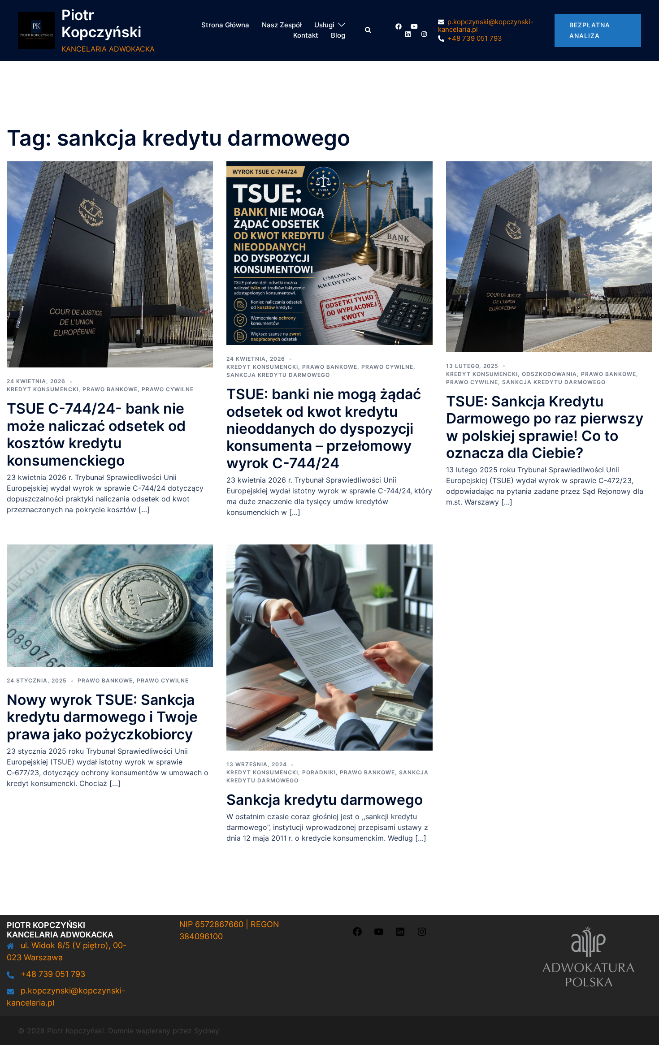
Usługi (324, 25)
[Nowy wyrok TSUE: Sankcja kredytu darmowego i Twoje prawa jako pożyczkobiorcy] (110, 604)
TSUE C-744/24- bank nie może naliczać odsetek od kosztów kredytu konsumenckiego (96, 434)
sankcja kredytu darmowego (278, 374)
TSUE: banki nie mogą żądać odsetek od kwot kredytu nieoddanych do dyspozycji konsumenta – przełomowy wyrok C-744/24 (323, 428)
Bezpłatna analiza (589, 30)
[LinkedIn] (400, 934)
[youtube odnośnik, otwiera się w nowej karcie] (414, 26)
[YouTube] (378, 934)
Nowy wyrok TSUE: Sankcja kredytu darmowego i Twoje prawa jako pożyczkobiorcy (102, 717)
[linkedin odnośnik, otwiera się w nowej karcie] (407, 34)
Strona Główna (225, 25)
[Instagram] (421, 934)
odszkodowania (549, 374)
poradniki (319, 772)
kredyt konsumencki (42, 389)
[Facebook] (357, 934)
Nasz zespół (282, 25)
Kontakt (305, 35)
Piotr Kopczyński (101, 23)
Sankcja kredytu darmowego (324, 799)
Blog (338, 35)
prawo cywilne (168, 389)
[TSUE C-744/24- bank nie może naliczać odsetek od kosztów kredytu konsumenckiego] (110, 263)
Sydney (206, 1030)
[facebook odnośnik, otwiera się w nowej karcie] (398, 26)
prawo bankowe (110, 389)
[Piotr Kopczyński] (36, 30)
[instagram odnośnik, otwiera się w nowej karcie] (423, 34)
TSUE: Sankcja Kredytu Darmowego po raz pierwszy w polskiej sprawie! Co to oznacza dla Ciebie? (544, 427)
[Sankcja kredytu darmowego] (329, 646)
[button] (368, 30)
